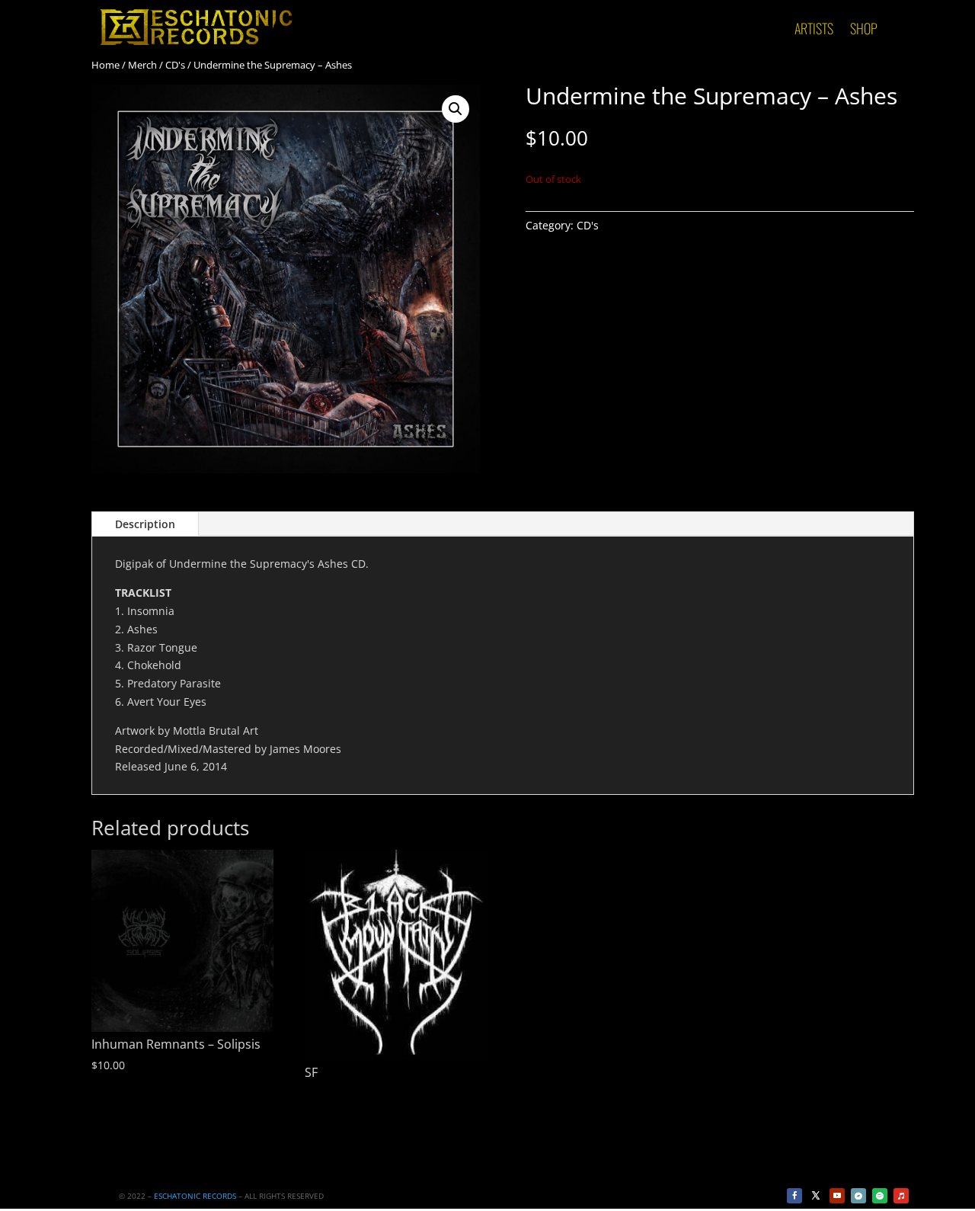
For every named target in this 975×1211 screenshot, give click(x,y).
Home (105, 65)
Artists (813, 30)
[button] (455, 109)
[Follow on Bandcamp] (858, 1195)
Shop (864, 30)
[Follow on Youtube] (837, 1195)
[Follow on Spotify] (879, 1195)
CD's (175, 65)
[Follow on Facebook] (794, 1195)
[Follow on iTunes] (901, 1195)
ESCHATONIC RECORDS (195, 1195)
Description (145, 524)
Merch (142, 65)
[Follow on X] (815, 1195)
